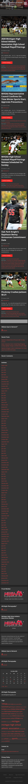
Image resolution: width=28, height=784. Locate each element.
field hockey (7, 711)
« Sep (2, 686)
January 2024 (4, 432)
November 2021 (5, 488)
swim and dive (7, 122)
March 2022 (4, 481)
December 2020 (5, 508)
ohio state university (13, 734)
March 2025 (4, 402)
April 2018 (3, 571)
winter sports (8, 128)
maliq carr (23, 262)
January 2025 (4, 407)
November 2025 (5, 384)
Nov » (6, 686)
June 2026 (3, 370)
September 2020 (5, 515)
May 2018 (3, 569)
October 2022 (4, 467)
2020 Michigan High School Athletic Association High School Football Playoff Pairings (13, 42)
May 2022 (3, 478)
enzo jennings (14, 260)
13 (10, 679)
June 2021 (3, 495)
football (6, 66)
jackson (2, 314)
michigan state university (19, 263)
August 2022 (4, 471)
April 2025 (3, 400)
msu (6, 731)
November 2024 (5, 411)
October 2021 (4, 490)
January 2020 (4, 532)
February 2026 (4, 377)
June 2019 (3, 548)
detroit (2, 711)
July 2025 (3, 393)
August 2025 (4, 390)
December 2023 (5, 434)
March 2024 (4, 428)
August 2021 (4, 492)
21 (14, 681)
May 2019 (3, 550)
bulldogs (8, 709)
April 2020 (3, 525)
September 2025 (5, 388)
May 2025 (3, 397)
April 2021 (3, 499)
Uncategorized (22, 66)
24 (24, 681)
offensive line (8, 266)
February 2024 (4, 430)
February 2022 (4, 483)
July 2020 (3, 520)
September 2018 (5, 562)
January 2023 (4, 460)
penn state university (20, 266)
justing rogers (14, 262)
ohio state (14, 731)
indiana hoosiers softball (8, 718)
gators (18, 711)
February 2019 (4, 557)
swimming (3, 128)
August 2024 (4, 418)
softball (6, 739)
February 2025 (4, 404)
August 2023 (4, 444)
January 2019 (4, 559)
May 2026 (3, 372)
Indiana (14, 716)
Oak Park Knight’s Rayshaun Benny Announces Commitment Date (13, 235)
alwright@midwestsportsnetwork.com (10, 751)
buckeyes (4, 709)
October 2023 (4, 439)
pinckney (11, 316)
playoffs (13, 70)
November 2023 (5, 437)
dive (5, 125)
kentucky (19, 262)
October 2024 (4, 414)
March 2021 (4, 502)
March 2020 (4, 527)
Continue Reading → (7, 62)
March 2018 (4, 573)
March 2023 (4, 455)
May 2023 (3, 451)
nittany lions (3, 265)
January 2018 (4, 578)
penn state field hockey (9, 735)
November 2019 (5, 536)
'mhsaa (4, 704)
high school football (13, 185)
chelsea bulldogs (20, 709)
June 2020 (3, 522)
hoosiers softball (8, 715)
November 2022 (5, 465)
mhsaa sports (16, 69)
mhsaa (6, 69)
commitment (8, 260)
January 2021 (4, 506)
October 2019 (4, 538)
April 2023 (3, 453)
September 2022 (5, 469)
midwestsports (6, 52)
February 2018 (4, 575)
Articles (5, 774)
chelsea (13, 709)
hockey (24, 120)
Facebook (5, 330)
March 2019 (4, 555)
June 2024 (3, 421)
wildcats (13, 268)
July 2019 (3, 545)
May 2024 (3, 423)
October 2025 (4, 386)
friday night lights (13, 313)
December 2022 (5, 462)
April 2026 (3, 374)
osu (21, 734)
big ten (10, 707)
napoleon (9, 731)
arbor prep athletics (18, 704)
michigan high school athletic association (15, 126)
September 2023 (5, 441)
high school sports (12, 66)
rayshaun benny (4, 268)
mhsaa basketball (20, 125)
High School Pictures (20, 774)
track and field (20, 738)
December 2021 (5, 485)
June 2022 (3, 476)
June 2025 (3, 395)
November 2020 (5, 511)
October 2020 (4, 513)
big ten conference (16, 707)
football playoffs (13, 67)
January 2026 (4, 379)
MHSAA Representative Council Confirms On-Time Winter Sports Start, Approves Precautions (13, 97)
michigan (12, 263)
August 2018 (4, 564)
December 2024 (5, 409)
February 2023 (4, 458)
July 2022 (3, 474)
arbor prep (11, 704)
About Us (11, 774)
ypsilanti (7, 741)
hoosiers (3, 716)
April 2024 (3, 425)
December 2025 (5, 381)
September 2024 (5, 416)
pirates (14, 316)
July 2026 (3, 367)
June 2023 (3, 448)
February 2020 (4, 529)
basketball (7, 120)
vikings (17, 316)
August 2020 (4, 518)
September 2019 (5, 541)
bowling (12, 123)
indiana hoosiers (20, 716)
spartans (9, 268)
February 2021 (4, 504)
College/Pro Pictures (17, 777)
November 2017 (5, 582)
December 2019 (5, 534)
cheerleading (12, 120)
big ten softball (23, 706)
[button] (26, 2)
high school (8, 125)
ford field (18, 67)
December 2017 (5, 580)
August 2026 (4, 365)
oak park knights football (15, 265)
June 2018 (3, 566)
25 (3, 683)
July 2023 (3, 446)
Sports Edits (8, 777)
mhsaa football (11, 69)
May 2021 (3, 497)
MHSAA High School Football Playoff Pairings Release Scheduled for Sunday (13, 160)
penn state (13, 266)
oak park (8, 265)
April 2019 (3, 552)
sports (17, 66)
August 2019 (4, 543)
